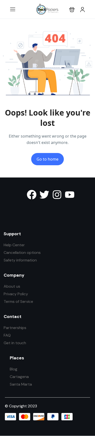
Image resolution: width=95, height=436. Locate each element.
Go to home (47, 159)
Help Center (14, 244)
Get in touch (15, 342)
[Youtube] (70, 195)
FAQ (7, 335)
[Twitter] (44, 195)
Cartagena (19, 376)
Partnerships (15, 327)
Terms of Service (18, 301)
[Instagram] (57, 195)
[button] (72, 9)
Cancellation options (22, 252)
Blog (13, 369)
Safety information (20, 260)
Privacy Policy (16, 293)
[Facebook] (32, 195)
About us (12, 286)
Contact (12, 316)
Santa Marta (21, 384)
